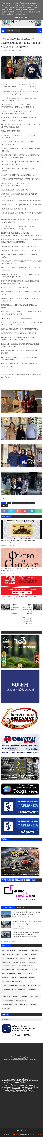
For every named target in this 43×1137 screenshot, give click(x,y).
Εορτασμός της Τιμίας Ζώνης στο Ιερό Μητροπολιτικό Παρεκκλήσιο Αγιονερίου (18, 542)
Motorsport (11, 950)
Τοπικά (5, 505)
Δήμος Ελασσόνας (25, 966)
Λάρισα (24, 993)
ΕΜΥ (19, 973)
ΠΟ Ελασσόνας (21, 1001)
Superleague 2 (35, 950)
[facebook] (18, 1130)
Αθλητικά (31, 958)
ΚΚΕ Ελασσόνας (7, 989)
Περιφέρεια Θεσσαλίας (10, 1004)
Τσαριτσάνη (6, 1008)
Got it (27, 17)
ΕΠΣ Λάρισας (28, 973)
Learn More (18, 17)
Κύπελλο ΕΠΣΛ (7, 993)
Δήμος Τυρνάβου (23, 970)
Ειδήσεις (5, 977)
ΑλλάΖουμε (6, 962)
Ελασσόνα (14, 977)
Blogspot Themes (35, 1134)
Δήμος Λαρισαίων (8, 970)
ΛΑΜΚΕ (17, 993)
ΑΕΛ (3, 958)
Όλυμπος (25, 954)
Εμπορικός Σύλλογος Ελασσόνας (23, 503)
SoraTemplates (14, 1134)
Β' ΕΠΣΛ (15, 962)
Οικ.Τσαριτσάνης (7, 1001)
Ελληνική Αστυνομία (27, 977)
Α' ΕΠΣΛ (33, 954)
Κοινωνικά (32, 989)
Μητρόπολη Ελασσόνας (10, 997)
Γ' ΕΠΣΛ (22, 962)
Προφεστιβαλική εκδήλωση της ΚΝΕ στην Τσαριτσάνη (18, 596)
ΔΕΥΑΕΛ (14, 966)
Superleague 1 (23, 950)
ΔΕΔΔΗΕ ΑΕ (5, 966)
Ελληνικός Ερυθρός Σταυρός (12, 981)
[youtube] (25, 1130)
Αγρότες (22, 958)
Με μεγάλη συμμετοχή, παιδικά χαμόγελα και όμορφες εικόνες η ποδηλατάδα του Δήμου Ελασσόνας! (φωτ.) (26, 924)
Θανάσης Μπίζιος (34, 985)
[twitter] (22, 1130)
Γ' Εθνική (31, 962)
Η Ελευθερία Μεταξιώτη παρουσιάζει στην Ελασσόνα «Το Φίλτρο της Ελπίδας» (19, 570)
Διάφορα (34, 970)
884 (9, 503)
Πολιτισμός (24, 1004)
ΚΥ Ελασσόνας (20, 989)
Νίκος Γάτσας (34, 997)
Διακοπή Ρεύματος (9, 973)
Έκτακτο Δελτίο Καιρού (10, 954)
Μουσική (24, 997)
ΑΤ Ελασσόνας (12, 958)
